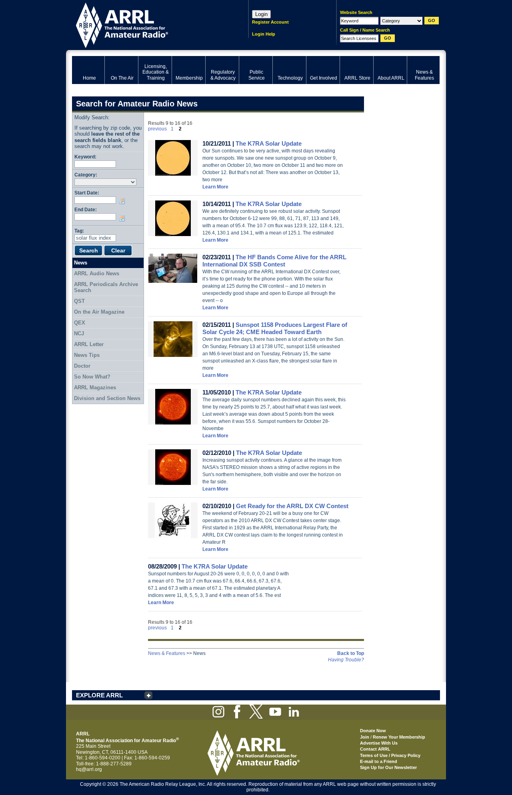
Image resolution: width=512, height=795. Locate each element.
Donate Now (373, 730)
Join (364, 737)
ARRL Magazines (95, 387)
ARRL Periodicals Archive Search (106, 287)
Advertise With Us (379, 743)
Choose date (123, 201)
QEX (79, 323)
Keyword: (85, 156)
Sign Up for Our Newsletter (388, 767)
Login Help (263, 34)
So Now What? (92, 377)
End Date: (85, 209)
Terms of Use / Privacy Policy (390, 755)
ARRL (149, 24)
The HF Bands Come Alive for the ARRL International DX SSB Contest (274, 261)
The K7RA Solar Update (269, 143)
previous (157, 129)
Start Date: (86, 192)
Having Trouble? (346, 660)
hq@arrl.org (89, 769)
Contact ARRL (375, 749)
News (80, 263)
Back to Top (350, 653)
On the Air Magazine (99, 312)
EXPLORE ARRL (99, 695)
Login (261, 14)
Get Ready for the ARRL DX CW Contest (292, 506)
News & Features (166, 653)
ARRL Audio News (96, 273)
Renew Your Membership (399, 737)
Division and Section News (107, 398)
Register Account (270, 22)
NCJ (79, 333)
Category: (85, 174)
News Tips (87, 355)
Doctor (82, 366)
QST (79, 301)
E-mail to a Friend (378, 761)
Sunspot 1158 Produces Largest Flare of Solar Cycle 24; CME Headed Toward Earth (274, 328)
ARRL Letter (89, 344)
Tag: (79, 230)
